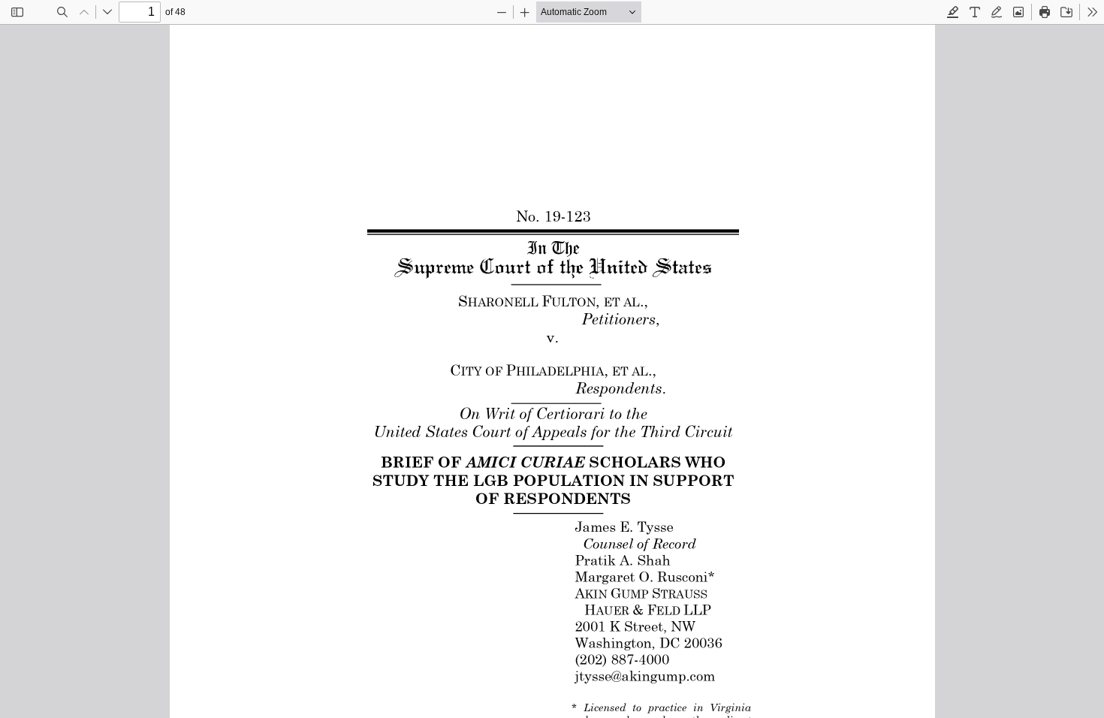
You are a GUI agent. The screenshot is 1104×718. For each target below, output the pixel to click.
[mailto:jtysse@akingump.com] (642, 675)
